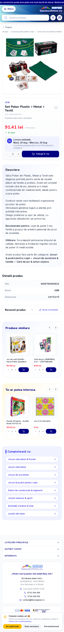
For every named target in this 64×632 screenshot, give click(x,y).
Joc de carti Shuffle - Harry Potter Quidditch (16, 360)
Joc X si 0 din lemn (42, 421)
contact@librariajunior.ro (34, 600)
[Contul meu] (53, 17)
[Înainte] (55, 327)
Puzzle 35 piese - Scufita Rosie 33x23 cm (18, 422)
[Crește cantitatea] (18, 154)
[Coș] (59, 17)
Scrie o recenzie (50, 310)
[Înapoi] (49, 327)
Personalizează (51, 626)
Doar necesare (32, 626)
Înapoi (8, 27)
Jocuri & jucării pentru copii (22, 32)
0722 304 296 (33, 592)
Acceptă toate (12, 626)
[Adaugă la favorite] (56, 108)
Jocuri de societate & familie (49, 32)
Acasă (5, 32)
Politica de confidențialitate (20, 621)
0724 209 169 (34, 596)
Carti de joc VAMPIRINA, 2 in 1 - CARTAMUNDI (44, 360)
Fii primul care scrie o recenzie (18, 118)
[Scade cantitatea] (7, 154)
